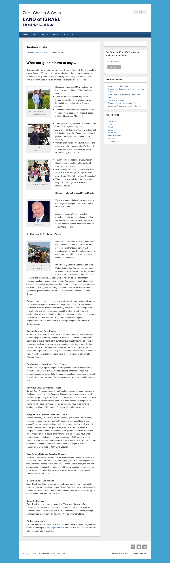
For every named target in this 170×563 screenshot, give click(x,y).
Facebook (133, 547)
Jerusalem (112, 132)
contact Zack (82, 527)
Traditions (111, 138)
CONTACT (68, 34)
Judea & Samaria (114, 135)
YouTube (144, 547)
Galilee (110, 130)
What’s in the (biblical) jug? (118, 86)
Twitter (139, 547)
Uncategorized (113, 141)
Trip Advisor (49, 530)
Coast (110, 124)
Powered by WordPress (120, 553)
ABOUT (56, 34)
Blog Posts (112, 121)
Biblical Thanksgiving (116, 100)
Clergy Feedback (56, 527)
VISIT (35, 34)
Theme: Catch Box (140, 553)
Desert (110, 127)
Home (25, 34)
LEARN (45, 34)
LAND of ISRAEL (42, 19)
